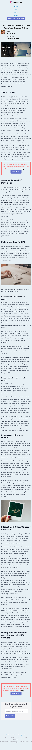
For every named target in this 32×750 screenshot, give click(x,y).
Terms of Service (11, 735)
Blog (16, 9)
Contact (15, 12)
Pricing (16, 6)
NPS (15, 112)
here (10, 669)
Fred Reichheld (21, 145)
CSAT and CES (5, 302)
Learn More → (16, 172)
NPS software (8, 202)
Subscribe (10, 716)
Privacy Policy (22, 735)
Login (16, 15)
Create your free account (16, 18)
